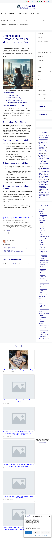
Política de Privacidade (39, 535)
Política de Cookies (31, 535)
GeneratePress (42, 442)
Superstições (43, 247)
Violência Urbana (44, 236)
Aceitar (28, 532)
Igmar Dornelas (21, 220)
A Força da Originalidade (12, 95)
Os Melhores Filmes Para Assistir (8, 20)
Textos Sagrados (44, 309)
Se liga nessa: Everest (8, 250)
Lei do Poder (24, 248)
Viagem (3, 24)
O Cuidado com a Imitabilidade (14, 100)
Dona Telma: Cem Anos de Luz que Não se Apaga (19, 370)
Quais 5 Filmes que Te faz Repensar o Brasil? (13, 251)
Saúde (41, 315)
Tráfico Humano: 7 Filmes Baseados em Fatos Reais (43, 163)
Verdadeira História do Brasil (44, 256)
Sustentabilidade (12, 24)
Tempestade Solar (44, 272)
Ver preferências (45, 532)
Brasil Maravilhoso (44, 325)
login (14, 263)
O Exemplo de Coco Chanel (13, 97)
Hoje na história (44, 262)
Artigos (38, 13)
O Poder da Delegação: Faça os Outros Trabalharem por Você (16, 218)
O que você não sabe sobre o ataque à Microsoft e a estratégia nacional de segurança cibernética (19, 528)
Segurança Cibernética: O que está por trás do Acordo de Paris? (19, 496)
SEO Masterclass (44, 292)
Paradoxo (42, 287)
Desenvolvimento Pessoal (9, 247)
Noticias (34, 20)
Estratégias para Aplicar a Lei (13, 99)
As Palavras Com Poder (6, 17)
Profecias (42, 264)
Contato (45, 535)
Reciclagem (43, 336)
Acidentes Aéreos (44, 260)
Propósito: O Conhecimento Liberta (43, 215)
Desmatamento (44, 330)
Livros (27, 20)
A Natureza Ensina (44, 281)
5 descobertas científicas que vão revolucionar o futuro (18, 400)
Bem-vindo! (3, 13)
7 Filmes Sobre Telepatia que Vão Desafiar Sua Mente (44, 157)
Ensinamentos (28, 17)
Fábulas (42, 242)
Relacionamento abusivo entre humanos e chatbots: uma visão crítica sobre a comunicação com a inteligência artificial (18, 433)
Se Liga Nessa (43, 267)
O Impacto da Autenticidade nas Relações (16, 102)
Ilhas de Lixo (43, 332)
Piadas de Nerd (44, 301)
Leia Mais (7, 231)
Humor (20, 20)
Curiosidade (18, 17)
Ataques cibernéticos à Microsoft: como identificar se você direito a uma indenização (19, 465)
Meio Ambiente (44, 334)
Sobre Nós (11, 13)
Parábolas (42, 244)
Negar (36, 532)
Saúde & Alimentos (43, 20)
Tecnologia (43, 230)
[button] (49, 516)
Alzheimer (43, 317)
